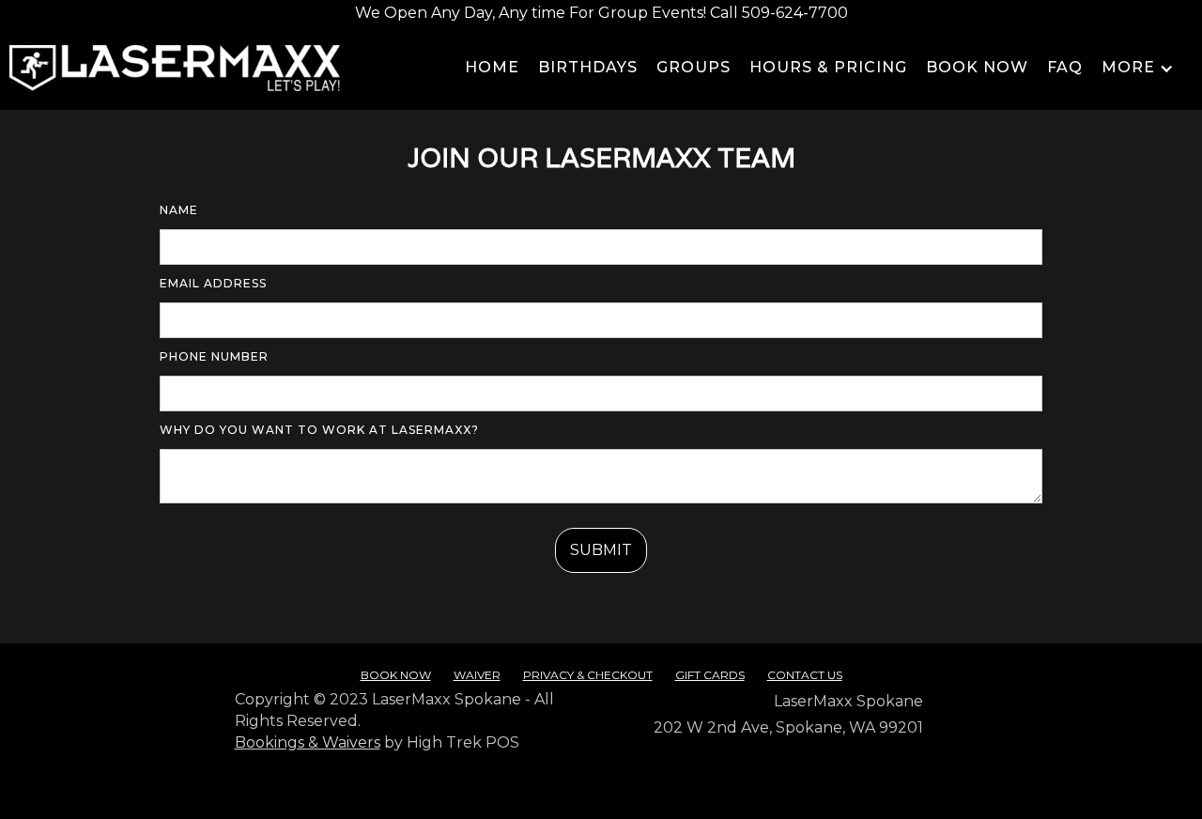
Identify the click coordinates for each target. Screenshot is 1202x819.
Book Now (396, 675)
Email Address (213, 283)
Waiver (477, 675)
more (1128, 67)
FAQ (1065, 67)
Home (492, 67)
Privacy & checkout (588, 675)
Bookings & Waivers (307, 742)
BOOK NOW (977, 67)
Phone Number (214, 356)
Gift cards (710, 675)
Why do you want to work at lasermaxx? (319, 430)
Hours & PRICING (828, 67)
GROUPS (693, 67)
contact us (804, 675)
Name (179, 210)
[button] (1178, 68)
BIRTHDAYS (588, 67)
